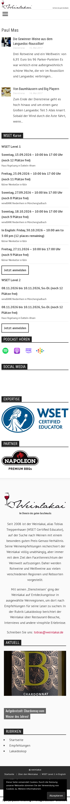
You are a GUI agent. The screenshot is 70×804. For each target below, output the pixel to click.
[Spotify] (7, 351)
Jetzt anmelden (15, 270)
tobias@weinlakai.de (48, 632)
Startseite (16, 740)
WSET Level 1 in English (54, 774)
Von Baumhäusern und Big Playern (36, 89)
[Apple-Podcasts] (19, 351)
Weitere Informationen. (29, 788)
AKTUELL (12, 642)
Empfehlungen (19, 745)
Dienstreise (19, 48)
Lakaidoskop (18, 751)
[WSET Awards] (35, 419)
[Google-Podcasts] (42, 351)
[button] (66, 14)
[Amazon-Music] (30, 351)
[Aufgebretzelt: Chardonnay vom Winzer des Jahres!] (35, 673)
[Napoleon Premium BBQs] (20, 460)
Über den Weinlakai (28, 774)
